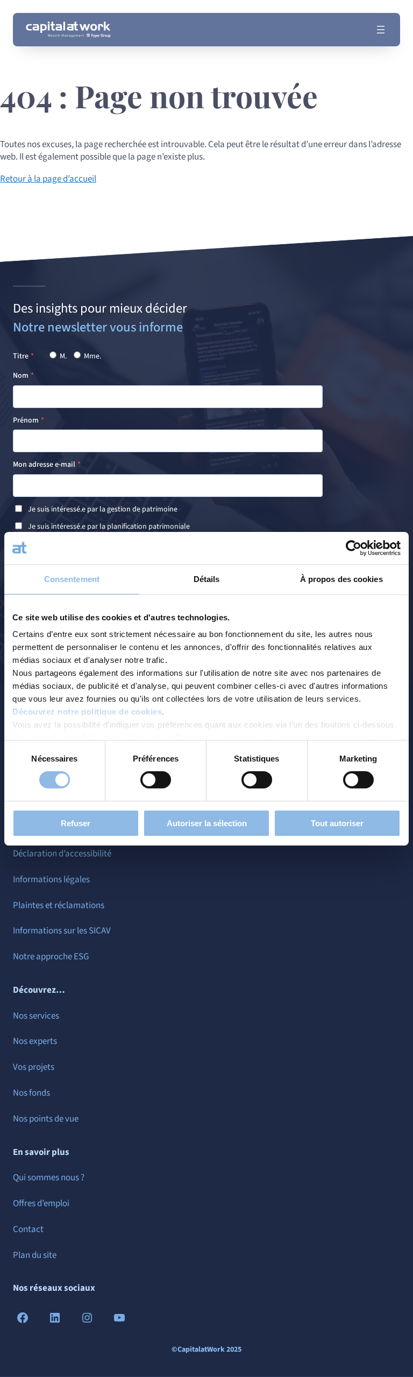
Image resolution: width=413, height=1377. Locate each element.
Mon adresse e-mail (44, 464)
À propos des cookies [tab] (341, 578)
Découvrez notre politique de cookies (87, 711)
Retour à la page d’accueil (48, 178)
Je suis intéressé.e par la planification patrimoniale (109, 526)
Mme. (91, 356)
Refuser (75, 823)
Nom (21, 375)
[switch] (155, 779)
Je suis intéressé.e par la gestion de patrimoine (102, 509)
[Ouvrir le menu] (380, 29)
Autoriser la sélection (207, 823)
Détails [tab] (207, 578)
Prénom (26, 420)
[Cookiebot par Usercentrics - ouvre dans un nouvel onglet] (354, 547)
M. (62, 356)
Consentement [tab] (71, 578)
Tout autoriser (337, 823)
